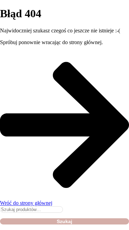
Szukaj (64, 221)
